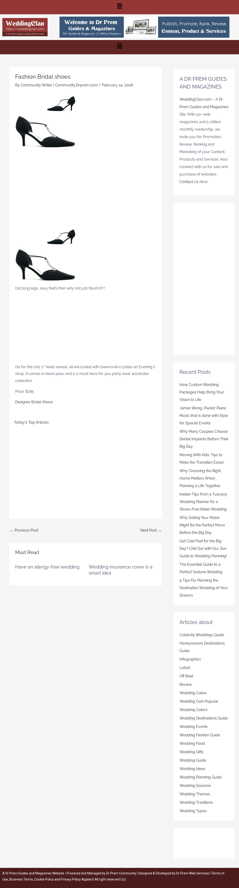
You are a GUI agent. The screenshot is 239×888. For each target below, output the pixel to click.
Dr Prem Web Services (192, 873)
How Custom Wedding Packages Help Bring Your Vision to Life (201, 392)
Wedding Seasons (195, 785)
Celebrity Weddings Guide (201, 635)
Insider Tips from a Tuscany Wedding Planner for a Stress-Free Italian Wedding (203, 501)
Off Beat (186, 676)
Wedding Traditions (196, 802)
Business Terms (21, 879)
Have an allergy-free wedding (47, 567)
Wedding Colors (193, 710)
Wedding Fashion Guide (199, 735)
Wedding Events (193, 726)
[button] (119, 7)
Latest (184, 667)
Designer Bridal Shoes (34, 402)
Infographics (190, 659)
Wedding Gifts (191, 752)
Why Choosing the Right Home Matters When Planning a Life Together (200, 478)
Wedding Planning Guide (200, 777)
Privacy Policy (71, 879)
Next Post (151, 530)
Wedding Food (192, 743)
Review (185, 684)
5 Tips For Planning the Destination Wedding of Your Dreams (203, 588)
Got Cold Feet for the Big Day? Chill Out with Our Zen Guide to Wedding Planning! (203, 548)
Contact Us (189, 182)
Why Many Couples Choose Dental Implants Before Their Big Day (203, 439)
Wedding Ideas (192, 769)
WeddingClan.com (195, 99)
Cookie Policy (44, 879)
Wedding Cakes (193, 693)
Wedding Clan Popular (198, 701)
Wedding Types (193, 811)
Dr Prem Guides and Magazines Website (34, 873)
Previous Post (24, 530)
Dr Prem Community (121, 873)
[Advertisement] (85, 188)
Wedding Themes (194, 794)
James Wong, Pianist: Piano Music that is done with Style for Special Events (203, 415)
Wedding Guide (192, 760)
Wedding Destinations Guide (203, 718)
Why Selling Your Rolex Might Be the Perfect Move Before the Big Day (202, 525)
